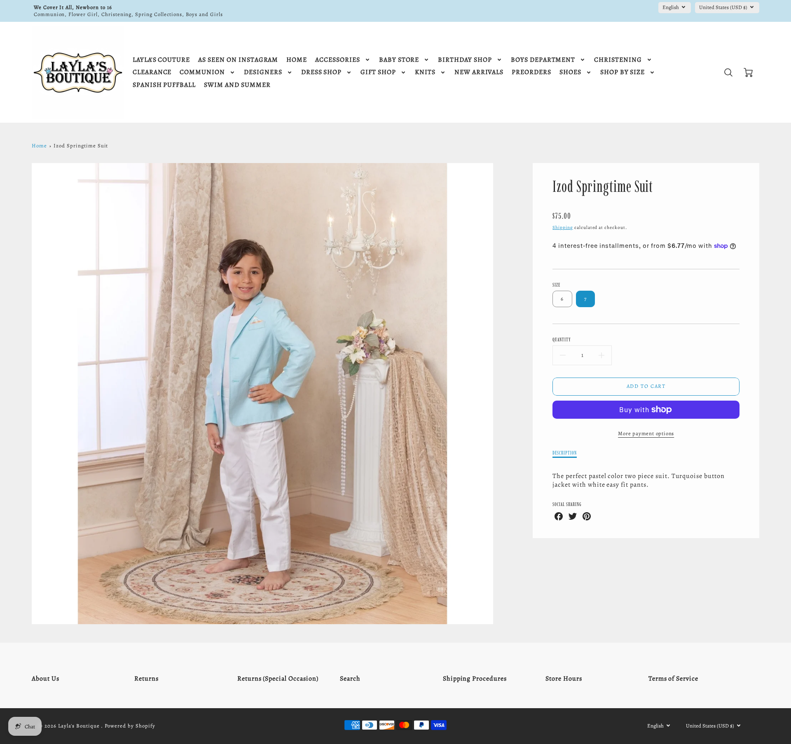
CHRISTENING (618, 60)
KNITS (425, 72)
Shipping (562, 227)
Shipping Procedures (475, 678)
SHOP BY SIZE (622, 72)
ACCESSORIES (337, 60)
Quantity (561, 339)
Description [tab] (564, 453)
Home (39, 145)
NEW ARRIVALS (479, 72)
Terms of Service (673, 678)
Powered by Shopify (130, 725)
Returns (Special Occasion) (277, 678)
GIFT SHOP (378, 72)
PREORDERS (531, 72)
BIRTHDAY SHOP (464, 60)
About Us (45, 678)
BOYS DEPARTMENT (543, 60)
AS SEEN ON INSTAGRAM (238, 60)
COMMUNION (202, 72)
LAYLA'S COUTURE (161, 60)
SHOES (570, 72)
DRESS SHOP (321, 72)
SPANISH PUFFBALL (164, 85)
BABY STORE (399, 60)
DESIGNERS (263, 72)
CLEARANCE (152, 72)
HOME (296, 60)
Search (350, 678)
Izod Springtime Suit (81, 145)
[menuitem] (161, 60)
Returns (146, 678)
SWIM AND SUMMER (237, 85)
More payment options (646, 433)
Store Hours (563, 678)
